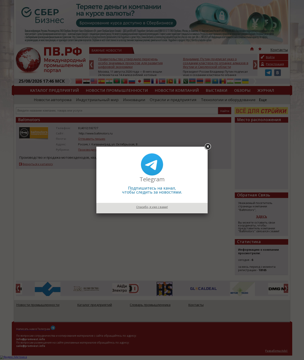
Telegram (152, 179)
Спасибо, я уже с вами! (152, 207)
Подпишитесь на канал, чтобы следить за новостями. (152, 190)
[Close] (208, 147)
